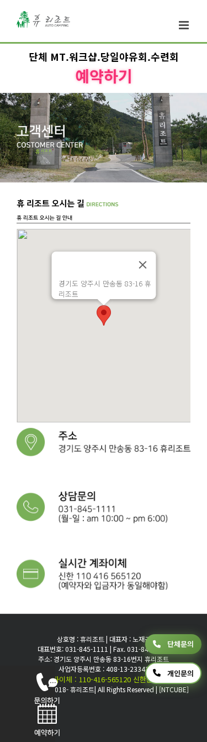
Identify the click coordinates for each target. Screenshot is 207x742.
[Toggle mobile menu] (184, 25)
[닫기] (142, 265)
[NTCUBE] (174, 689)
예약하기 (103, 76)
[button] (103, 315)
